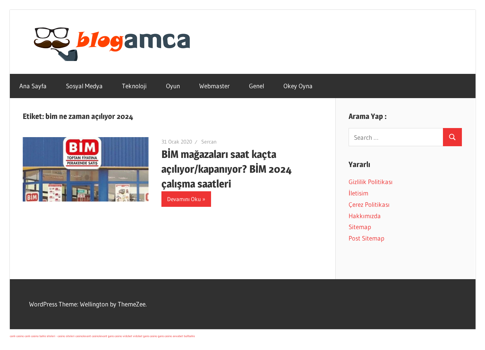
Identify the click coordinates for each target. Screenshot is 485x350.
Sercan (209, 141)
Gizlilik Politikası (371, 182)
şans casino (115, 336)
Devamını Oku (184, 199)
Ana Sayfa (33, 86)
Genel (256, 86)
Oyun (173, 86)
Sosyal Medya (84, 86)
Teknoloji (134, 86)
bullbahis (189, 336)
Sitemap (360, 227)
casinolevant (83, 336)
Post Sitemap (366, 238)
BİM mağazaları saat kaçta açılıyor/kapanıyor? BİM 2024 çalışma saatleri (226, 169)
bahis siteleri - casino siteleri (57, 336)
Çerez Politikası (369, 204)
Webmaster (214, 86)
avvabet (178, 336)
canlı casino (17, 336)
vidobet (127, 336)
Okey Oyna (298, 86)
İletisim (358, 193)
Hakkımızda (365, 216)
